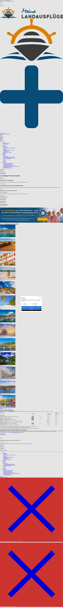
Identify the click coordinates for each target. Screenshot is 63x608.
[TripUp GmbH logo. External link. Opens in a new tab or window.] (23, 297)
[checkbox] (22, 303)
